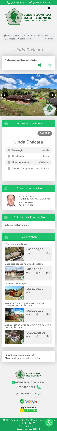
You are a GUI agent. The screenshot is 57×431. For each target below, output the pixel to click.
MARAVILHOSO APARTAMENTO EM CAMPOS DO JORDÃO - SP (28, 326)
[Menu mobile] (28, 16)
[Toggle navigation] (49, 8)
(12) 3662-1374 (19, 2)
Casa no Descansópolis (16, 283)
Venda (18, 35)
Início (9, 35)
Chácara (11, 38)
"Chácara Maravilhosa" (16, 244)
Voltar (49, 38)
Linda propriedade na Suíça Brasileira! (24, 264)
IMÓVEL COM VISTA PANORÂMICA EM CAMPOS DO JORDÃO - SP (24, 304)
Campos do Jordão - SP (36, 35)
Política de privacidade (28, 426)
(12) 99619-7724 (41, 2)
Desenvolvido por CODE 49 (28, 429)
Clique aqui (10, 358)
